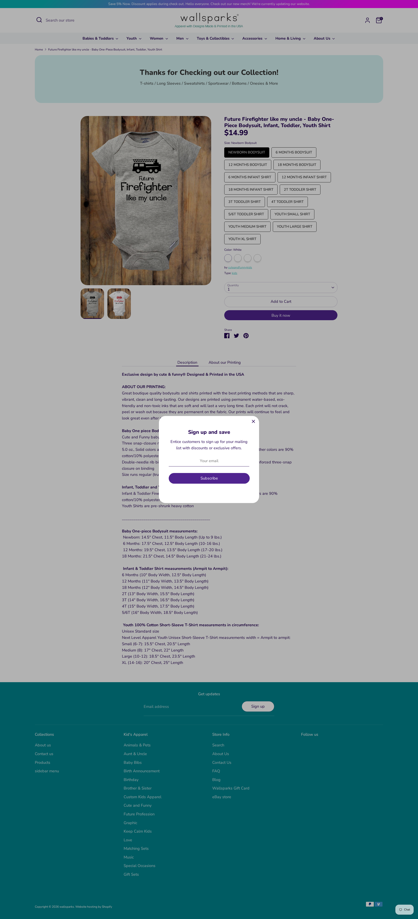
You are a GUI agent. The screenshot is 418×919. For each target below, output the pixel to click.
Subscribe (209, 478)
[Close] (253, 421)
